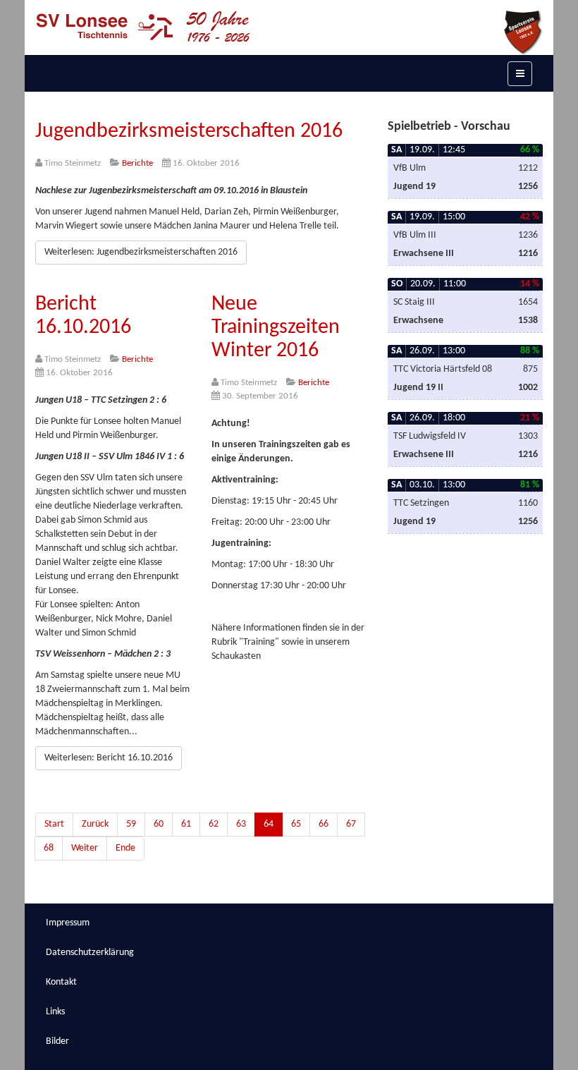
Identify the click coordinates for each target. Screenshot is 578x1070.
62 (214, 824)
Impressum (68, 923)
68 (49, 848)
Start (54, 824)
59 (131, 824)
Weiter (84, 848)
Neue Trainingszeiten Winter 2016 (275, 327)
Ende (125, 848)
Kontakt (61, 982)
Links (55, 1012)
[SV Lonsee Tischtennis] (142, 27)
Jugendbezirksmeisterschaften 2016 (189, 131)
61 (186, 824)
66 (323, 824)
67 (351, 824)
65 (296, 824)
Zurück (95, 824)
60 (159, 824)
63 (241, 824)
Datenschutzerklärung (90, 952)
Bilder (57, 1041)
